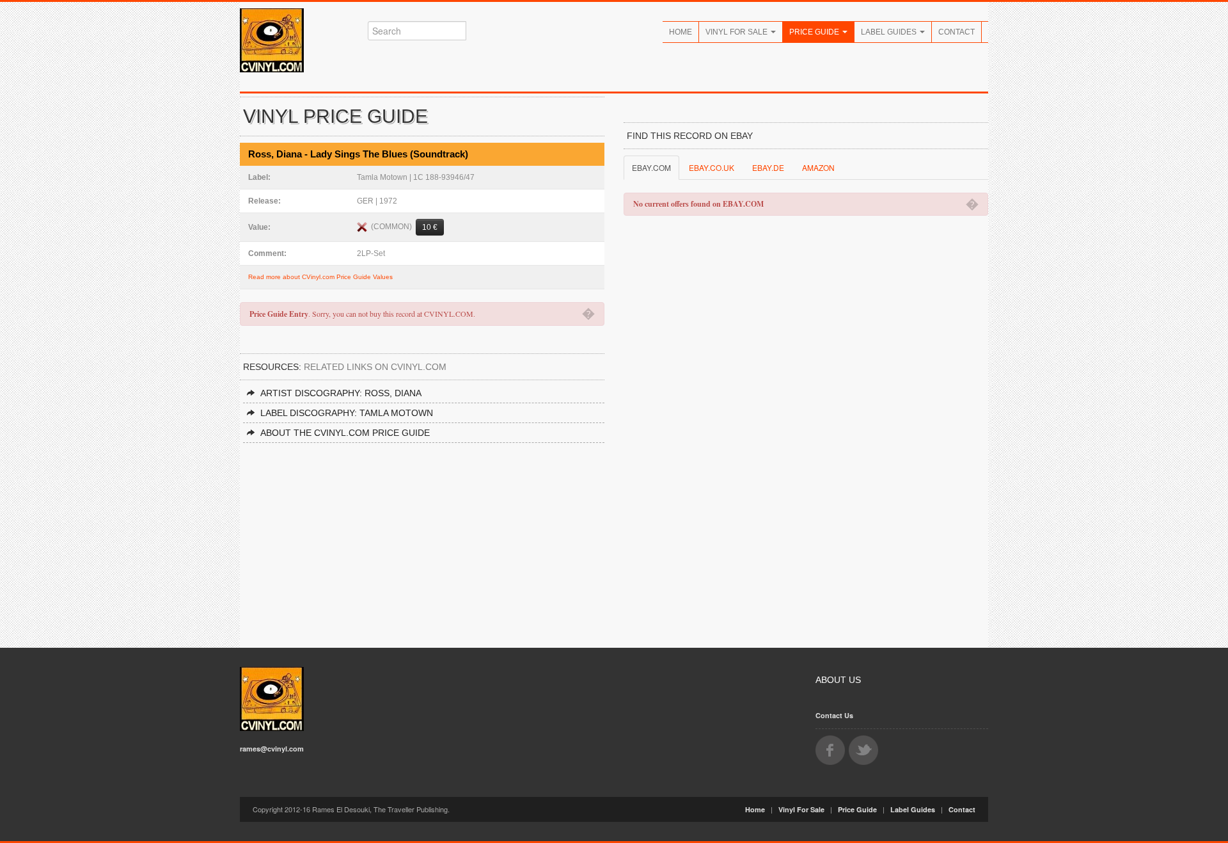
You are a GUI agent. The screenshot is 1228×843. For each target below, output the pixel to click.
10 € (429, 227)
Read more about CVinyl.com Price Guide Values (320, 276)
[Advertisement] (422, 539)
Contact (956, 32)
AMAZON (818, 167)
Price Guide (815, 32)
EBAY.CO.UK (711, 167)
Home (680, 32)
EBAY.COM (651, 167)
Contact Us (834, 715)
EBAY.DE (768, 167)
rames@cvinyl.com (272, 748)
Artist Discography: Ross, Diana (340, 393)
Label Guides (889, 32)
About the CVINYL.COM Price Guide (345, 433)
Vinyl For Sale (737, 32)
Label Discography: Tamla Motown (346, 413)
